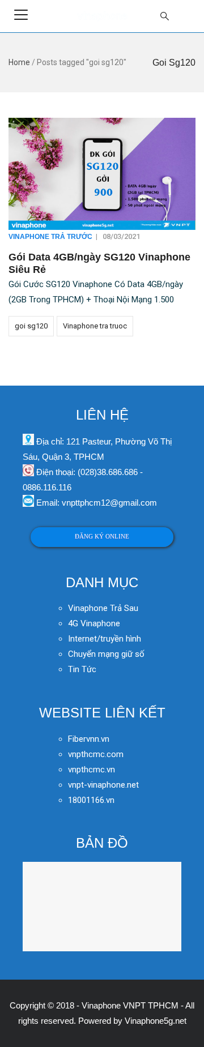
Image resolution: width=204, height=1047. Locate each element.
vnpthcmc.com (96, 754)
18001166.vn (91, 800)
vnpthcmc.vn (91, 769)
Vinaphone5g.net (155, 1020)
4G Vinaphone (94, 623)
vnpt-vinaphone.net (103, 785)
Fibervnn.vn (88, 739)
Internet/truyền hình (105, 639)
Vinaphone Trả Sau (103, 608)
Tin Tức (82, 669)
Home (19, 62)
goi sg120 (31, 326)
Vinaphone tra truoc (95, 326)
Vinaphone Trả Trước (50, 237)
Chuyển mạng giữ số (106, 654)
